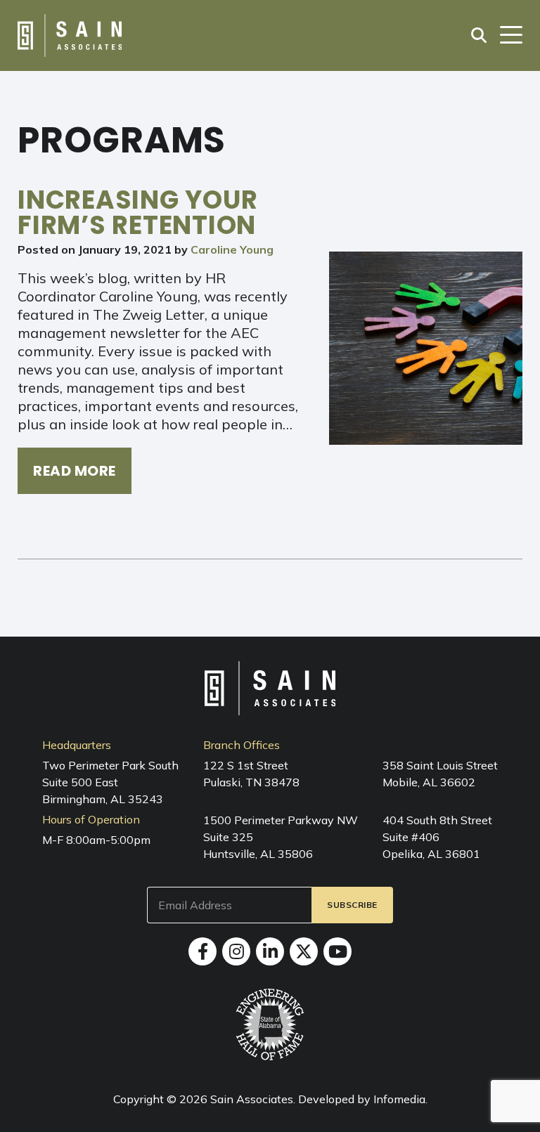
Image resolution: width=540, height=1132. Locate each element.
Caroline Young (232, 249)
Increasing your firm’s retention (137, 212)
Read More (74, 471)
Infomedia (399, 1099)
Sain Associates (251, 1099)
